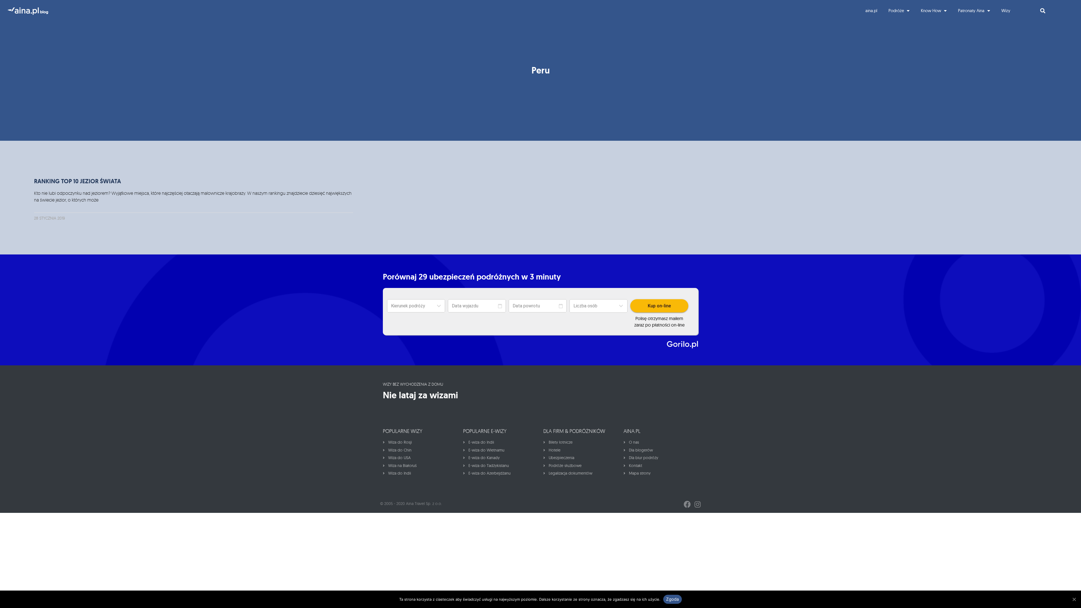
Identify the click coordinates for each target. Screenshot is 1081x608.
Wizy (1005, 10)
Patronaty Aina (971, 10)
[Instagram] (697, 504)
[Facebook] (687, 504)
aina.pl (871, 10)
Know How (931, 10)
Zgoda (672, 599)
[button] (598, 306)
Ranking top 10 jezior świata (77, 181)
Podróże (896, 10)
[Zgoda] (1074, 599)
